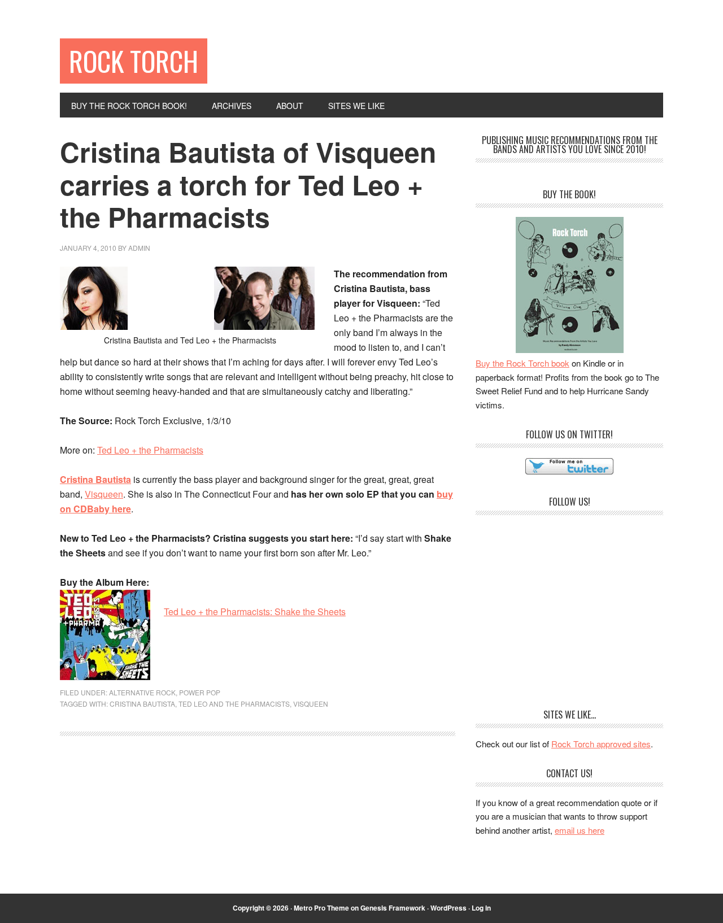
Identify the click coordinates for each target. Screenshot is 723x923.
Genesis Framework (392, 908)
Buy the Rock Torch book (522, 363)
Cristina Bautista (142, 703)
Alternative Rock (142, 692)
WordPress (448, 908)
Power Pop (199, 692)
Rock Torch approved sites (601, 744)
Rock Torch (133, 61)
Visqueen (104, 493)
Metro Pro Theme (321, 908)
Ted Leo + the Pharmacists (150, 449)
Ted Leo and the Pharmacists (234, 703)
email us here (579, 830)
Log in (481, 908)
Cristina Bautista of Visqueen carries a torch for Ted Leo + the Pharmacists (248, 184)
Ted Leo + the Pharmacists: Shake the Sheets (255, 611)
